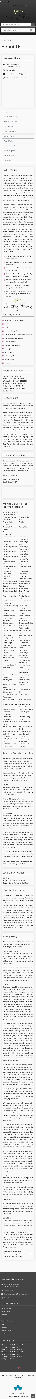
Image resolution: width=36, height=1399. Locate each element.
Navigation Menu (9, 30)
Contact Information (10, 131)
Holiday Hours (9, 126)
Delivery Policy (9, 136)
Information (7, 112)
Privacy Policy (8, 160)
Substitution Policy (10, 155)
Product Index (5, 1311)
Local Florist (5, 1334)
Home (3, 40)
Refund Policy (8, 141)
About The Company (11, 117)
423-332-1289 (22, 5)
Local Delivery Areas (11, 146)
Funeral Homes (6, 1330)
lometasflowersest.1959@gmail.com (15, 1294)
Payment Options (9, 151)
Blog (2, 1324)
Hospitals (4, 1327)
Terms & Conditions (7, 1321)
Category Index (6, 1308)
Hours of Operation (10, 121)
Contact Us (4, 1318)
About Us (4, 1314)
